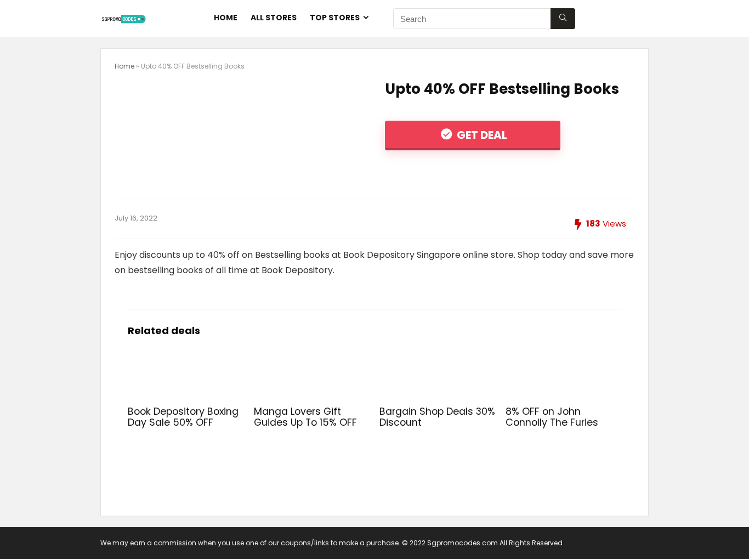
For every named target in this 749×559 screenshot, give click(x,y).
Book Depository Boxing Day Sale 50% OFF (183, 417)
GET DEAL (481, 135)
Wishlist (622, 17)
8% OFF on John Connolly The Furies (552, 417)
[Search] (563, 18)
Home (225, 17)
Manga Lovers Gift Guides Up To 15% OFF (305, 417)
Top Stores (335, 17)
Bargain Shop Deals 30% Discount (437, 417)
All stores (274, 17)
